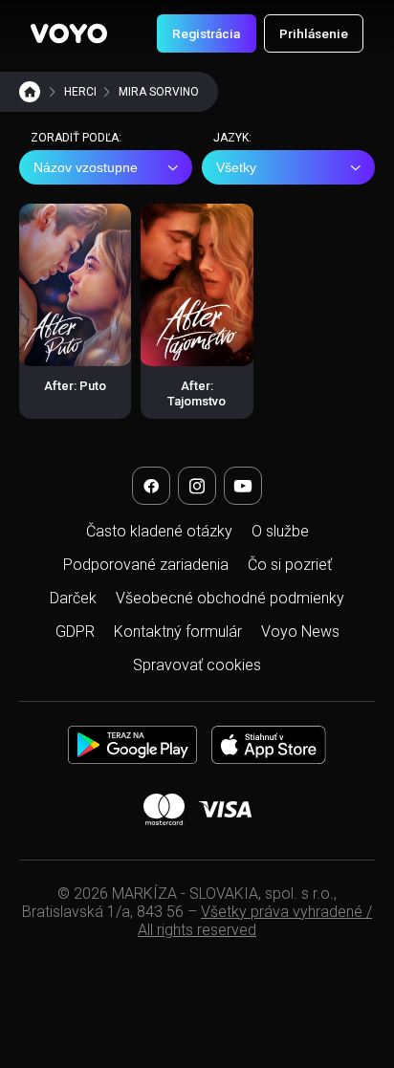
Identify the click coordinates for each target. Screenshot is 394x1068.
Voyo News (300, 631)
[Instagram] (197, 486)
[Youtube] (243, 486)
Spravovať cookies (197, 665)
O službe (280, 531)
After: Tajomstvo (196, 393)
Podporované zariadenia (146, 565)
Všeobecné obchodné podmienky (230, 598)
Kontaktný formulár (178, 631)
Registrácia (206, 33)
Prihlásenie (313, 33)
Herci (80, 91)
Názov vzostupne (85, 167)
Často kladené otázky (159, 531)
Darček (73, 598)
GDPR (75, 631)
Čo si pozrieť (290, 565)
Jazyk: (232, 137)
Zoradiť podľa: (76, 137)
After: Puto (75, 386)
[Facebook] (151, 486)
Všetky (236, 167)
